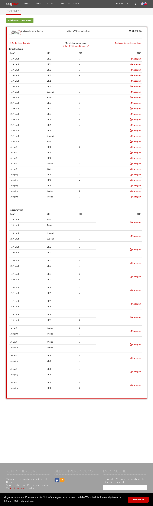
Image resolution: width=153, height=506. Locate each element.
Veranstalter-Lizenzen (68, 4)
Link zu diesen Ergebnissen (129, 43)
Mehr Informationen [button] (24, 501)
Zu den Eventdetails (20, 43)
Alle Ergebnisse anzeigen (20, 20)
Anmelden (123, 4)
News (38, 4)
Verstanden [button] (138, 499)
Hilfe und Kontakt (19, 488)
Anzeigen (136, 58)
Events (26, 4)
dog (12, 4)
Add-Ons (49, 4)
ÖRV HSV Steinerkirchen (75, 46)
